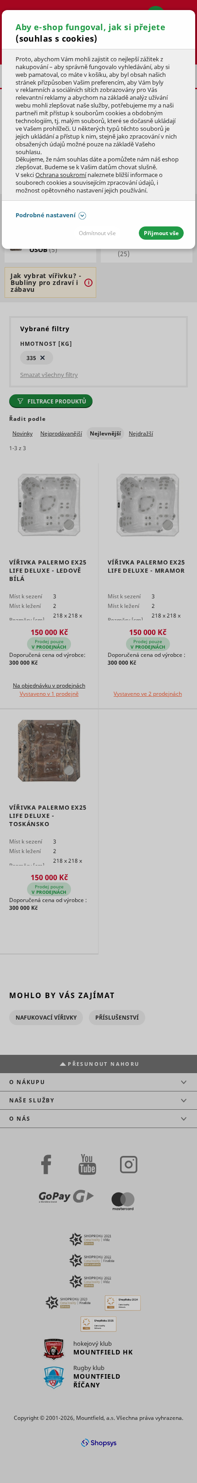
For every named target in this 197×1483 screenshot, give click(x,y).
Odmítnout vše (97, 233)
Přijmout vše (161, 233)
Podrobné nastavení (46, 215)
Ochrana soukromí (60, 175)
